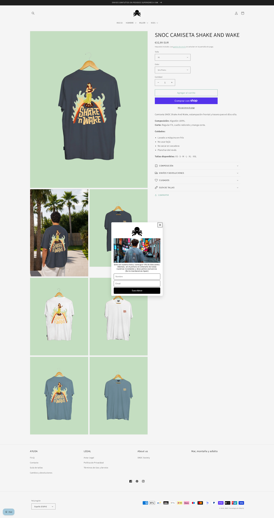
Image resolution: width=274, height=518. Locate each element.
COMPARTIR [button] (163, 195)
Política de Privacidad (94, 462)
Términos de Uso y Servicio (96, 467)
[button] (33, 13)
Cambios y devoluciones (41, 472)
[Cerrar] (160, 225)
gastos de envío (179, 47)
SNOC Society (144, 457)
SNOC (227, 508)
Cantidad (158, 77)
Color (157, 64)
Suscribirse (137, 290)
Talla (157, 51)
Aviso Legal (89, 457)
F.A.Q (32, 457)
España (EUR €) (40, 506)
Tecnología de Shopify (236, 508)
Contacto (34, 462)
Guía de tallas (36, 467)
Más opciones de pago (186, 107)
